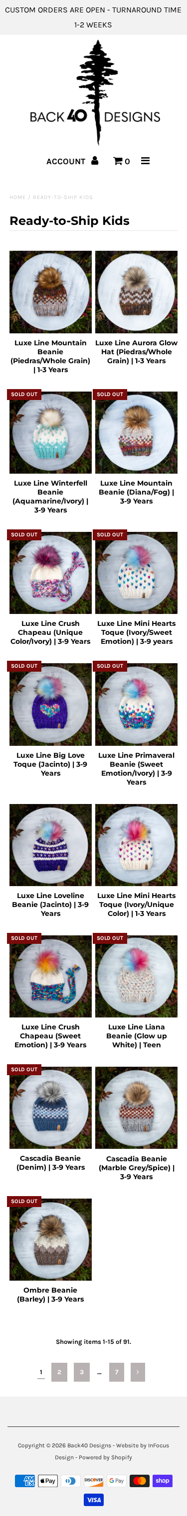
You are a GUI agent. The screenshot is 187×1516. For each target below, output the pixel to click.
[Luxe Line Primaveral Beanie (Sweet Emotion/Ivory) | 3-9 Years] (136, 704)
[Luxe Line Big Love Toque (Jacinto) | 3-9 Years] (50, 704)
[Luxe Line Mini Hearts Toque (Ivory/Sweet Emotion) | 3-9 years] (136, 573)
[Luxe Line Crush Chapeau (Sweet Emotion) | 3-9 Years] (50, 976)
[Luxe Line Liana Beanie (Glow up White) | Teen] (136, 976)
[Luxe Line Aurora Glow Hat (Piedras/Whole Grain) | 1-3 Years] (136, 292)
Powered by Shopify (105, 1457)
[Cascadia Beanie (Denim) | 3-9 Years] (50, 1108)
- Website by (130, 1445)
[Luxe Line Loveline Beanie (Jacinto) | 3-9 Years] (50, 845)
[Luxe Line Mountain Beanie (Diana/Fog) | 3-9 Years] (136, 433)
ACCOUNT (66, 161)
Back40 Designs (89, 1445)
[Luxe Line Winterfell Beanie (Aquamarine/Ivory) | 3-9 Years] (50, 433)
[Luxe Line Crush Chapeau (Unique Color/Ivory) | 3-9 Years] (50, 573)
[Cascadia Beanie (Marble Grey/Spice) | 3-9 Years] (136, 1108)
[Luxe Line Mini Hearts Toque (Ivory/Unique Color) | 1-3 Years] (136, 845)
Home (17, 197)
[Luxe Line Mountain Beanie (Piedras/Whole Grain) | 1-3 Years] (50, 292)
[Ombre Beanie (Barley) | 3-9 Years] (50, 1240)
